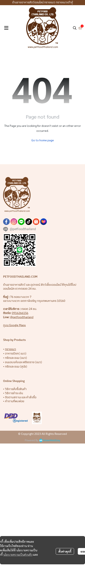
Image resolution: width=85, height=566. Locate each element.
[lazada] (43, 221)
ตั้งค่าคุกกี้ (64, 551)
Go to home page (42, 140)
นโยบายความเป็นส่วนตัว (17, 554)
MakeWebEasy (51, 440)
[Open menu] (6, 28)
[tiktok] (28, 221)
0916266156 (20, 313)
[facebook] (6, 221)
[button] (75, 28)
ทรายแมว (10, 349)
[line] (21, 221)
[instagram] (14, 221)
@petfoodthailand (21, 317)
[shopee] (36, 221)
